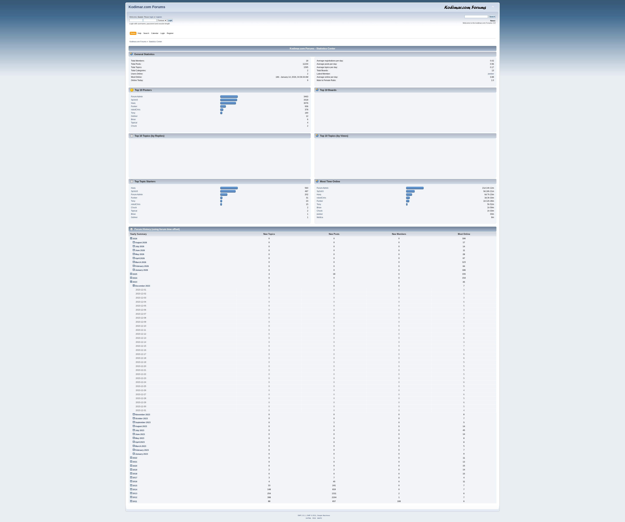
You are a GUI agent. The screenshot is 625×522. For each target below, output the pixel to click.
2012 (135, 497)
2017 (135, 478)
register (159, 17)
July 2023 (139, 430)
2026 (135, 239)
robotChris (135, 110)
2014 (135, 489)
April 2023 (140, 442)
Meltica (320, 217)
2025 (135, 274)
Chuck (134, 126)
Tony (133, 113)
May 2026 (139, 254)
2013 (135, 493)
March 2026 (140, 262)
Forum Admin (137, 96)
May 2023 (139, 438)
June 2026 (140, 250)
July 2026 (139, 246)
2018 (135, 474)
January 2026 (141, 270)
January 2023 (141, 454)
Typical (134, 123)
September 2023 (143, 422)
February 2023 (142, 450)
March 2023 (140, 446)
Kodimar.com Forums (147, 7)
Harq (133, 103)
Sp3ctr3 (134, 100)
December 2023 (142, 286)
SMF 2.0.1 (302, 515)
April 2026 (140, 258)
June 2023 (140, 434)
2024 (135, 278)
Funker (134, 106)
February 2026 (142, 266)
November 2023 (142, 414)
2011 (135, 501)
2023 (135, 282)
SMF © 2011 (311, 515)
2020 (135, 466)
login (151, 17)
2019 (135, 470)
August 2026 (141, 242)
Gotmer (134, 116)
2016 (135, 481)
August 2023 (141, 426)
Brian (133, 119)
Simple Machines (323, 515)
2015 (135, 486)
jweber (491, 74)
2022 (135, 458)
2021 (135, 462)
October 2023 (141, 418)
